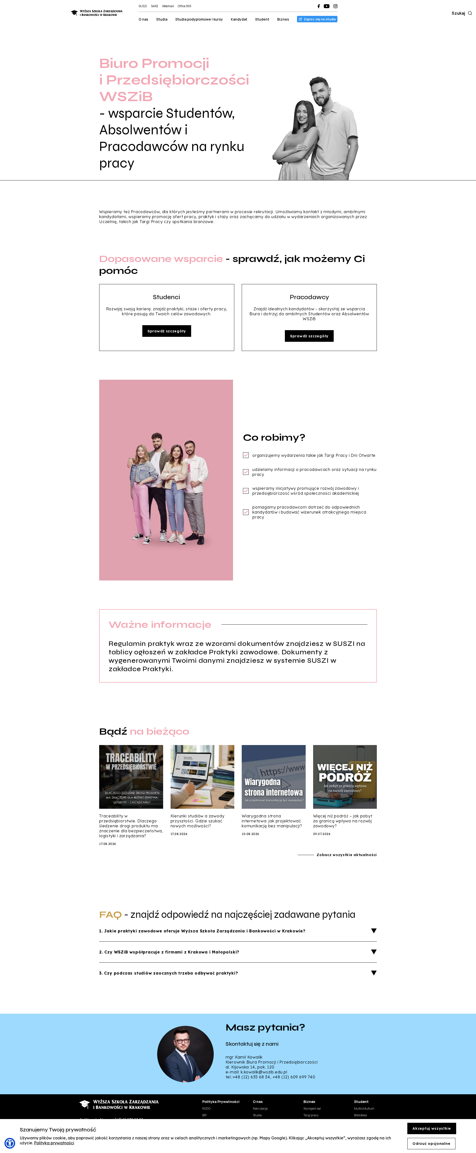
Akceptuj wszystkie (432, 1128)
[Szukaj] (469, 13)
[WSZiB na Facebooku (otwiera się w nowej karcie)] (319, 6)
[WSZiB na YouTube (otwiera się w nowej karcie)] (326, 6)
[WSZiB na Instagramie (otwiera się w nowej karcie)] (335, 6)
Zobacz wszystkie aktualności (347, 855)
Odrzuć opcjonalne (431, 1143)
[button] (10, 1143)
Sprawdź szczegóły (167, 331)
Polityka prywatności (54, 1142)
